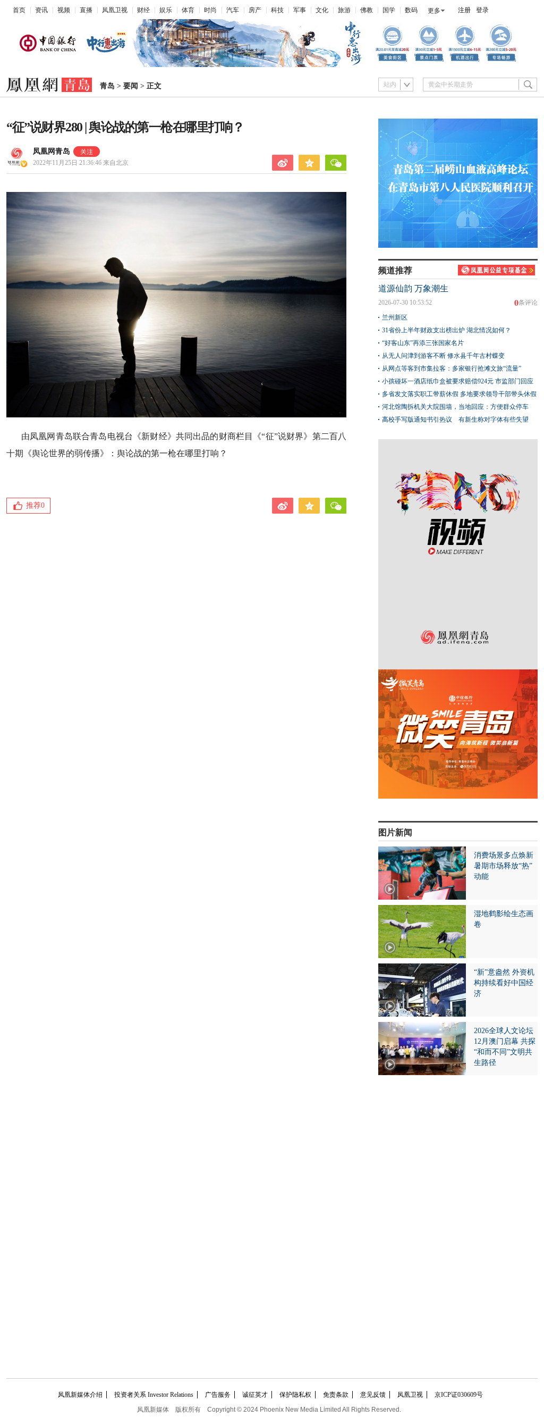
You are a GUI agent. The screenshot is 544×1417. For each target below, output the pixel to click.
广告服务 (218, 1394)
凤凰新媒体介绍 (80, 1394)
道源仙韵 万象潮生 (413, 288)
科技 (277, 10)
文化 (322, 10)
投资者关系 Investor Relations (153, 1394)
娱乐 (165, 10)
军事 (299, 10)
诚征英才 (255, 1394)
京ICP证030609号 (459, 1394)
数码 (411, 10)
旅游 (344, 10)
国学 (388, 10)
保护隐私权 (295, 1394)
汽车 (232, 10)
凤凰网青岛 (51, 151)
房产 (255, 10)
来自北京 (81, 162)
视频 (63, 10)
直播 (86, 10)
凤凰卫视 (115, 10)
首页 (19, 10)
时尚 (210, 10)
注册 (464, 10)
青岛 (107, 86)
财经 (143, 10)
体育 (188, 10)
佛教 (366, 10)
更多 (434, 10)
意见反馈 (373, 1394)
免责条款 (335, 1394)
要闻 (130, 86)
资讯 (41, 10)
